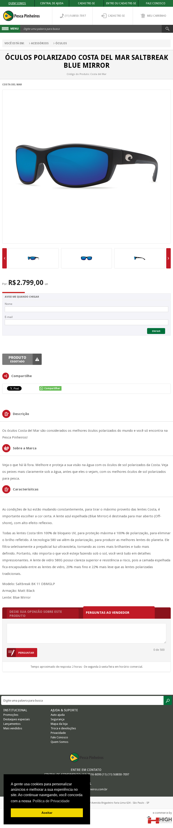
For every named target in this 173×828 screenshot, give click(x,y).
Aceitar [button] (46, 812)
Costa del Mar (12, 84)
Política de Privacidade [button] (51, 801)
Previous (4, 258)
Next (168, 258)
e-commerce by (162, 812)
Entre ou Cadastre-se (121, 3)
